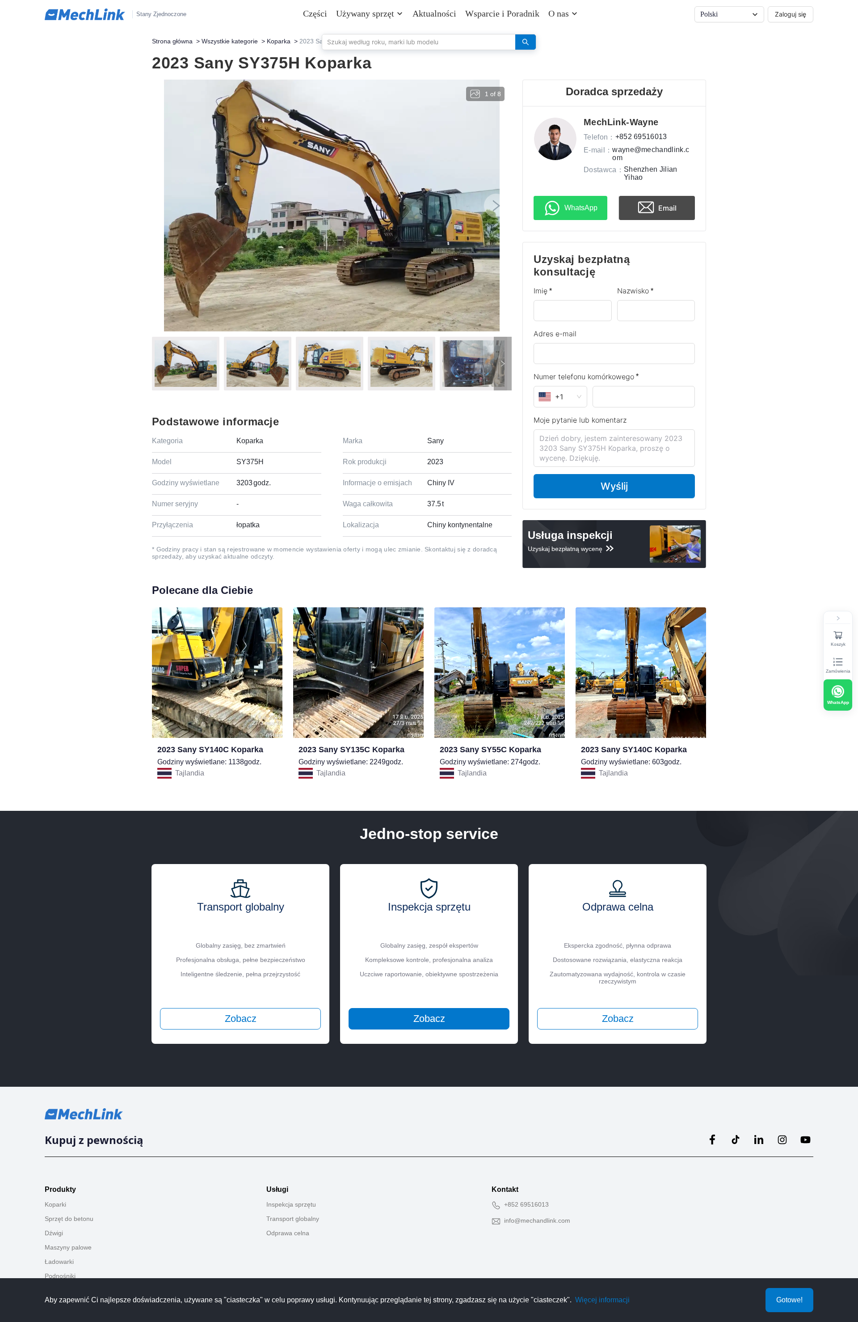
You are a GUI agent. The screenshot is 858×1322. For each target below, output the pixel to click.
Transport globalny (292, 1218)
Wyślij (614, 486)
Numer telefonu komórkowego (584, 376)
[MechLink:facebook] (712, 1139)
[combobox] (415, 41)
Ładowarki (59, 1261)
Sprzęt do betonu (69, 1218)
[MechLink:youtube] (805, 1139)
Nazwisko (633, 290)
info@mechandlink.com (537, 1220)
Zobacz (241, 1018)
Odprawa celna (287, 1233)
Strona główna (172, 41)
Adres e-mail (555, 333)
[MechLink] (85, 14)
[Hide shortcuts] (837, 618)
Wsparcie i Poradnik (502, 13)
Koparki (55, 1204)
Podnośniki (60, 1276)
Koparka (278, 41)
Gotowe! (789, 1300)
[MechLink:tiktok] (736, 1139)
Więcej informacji (602, 1300)
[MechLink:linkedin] (759, 1139)
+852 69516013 (526, 1204)
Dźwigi (54, 1233)
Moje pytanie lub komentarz (580, 419)
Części (315, 13)
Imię (540, 290)
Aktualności (434, 13)
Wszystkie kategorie (230, 41)
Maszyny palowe (68, 1247)
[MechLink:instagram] (782, 1139)
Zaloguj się (790, 14)
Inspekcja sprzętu (291, 1204)
